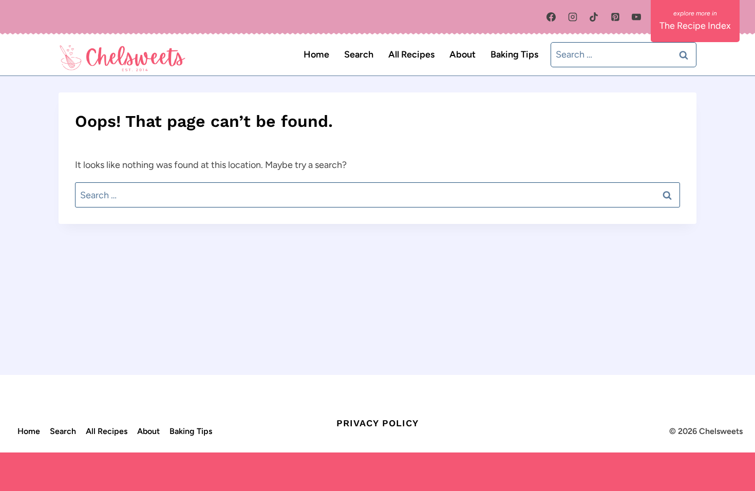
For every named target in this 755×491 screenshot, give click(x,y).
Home (316, 54)
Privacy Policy (377, 423)
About (462, 54)
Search (358, 54)
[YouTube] (636, 17)
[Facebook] (551, 17)
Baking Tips (514, 54)
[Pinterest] (615, 17)
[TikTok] (593, 17)
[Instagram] (572, 17)
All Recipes (411, 54)
